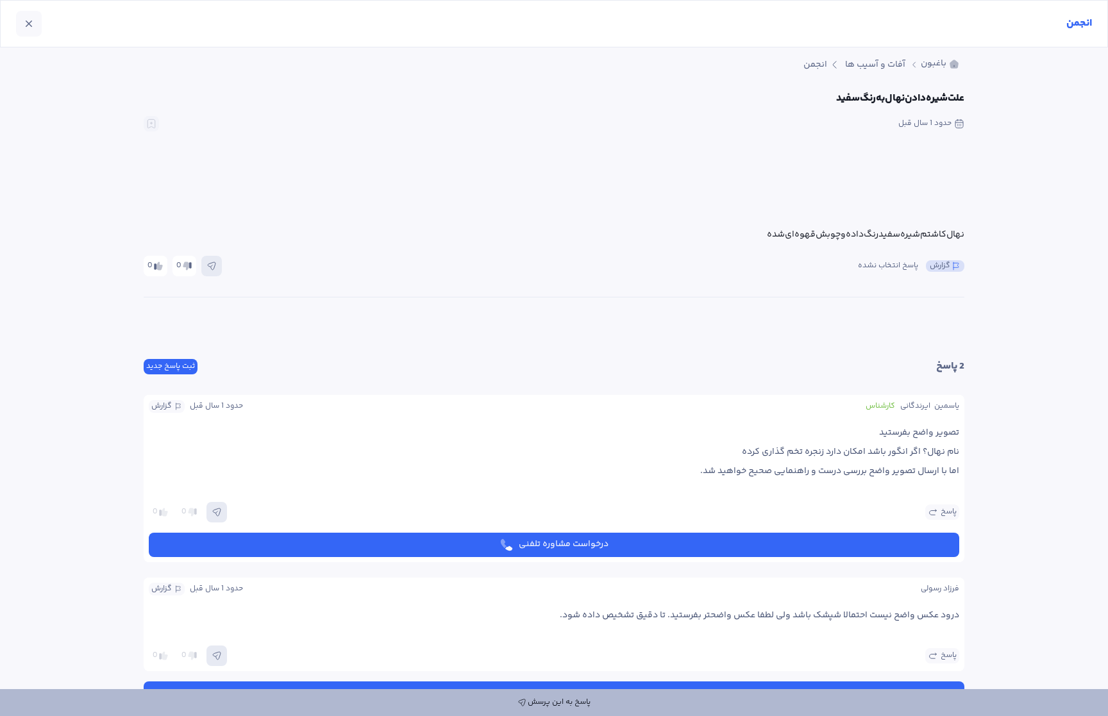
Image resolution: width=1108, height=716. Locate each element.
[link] (940, 64)
